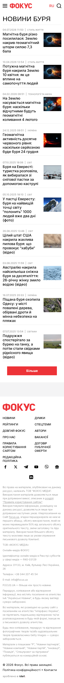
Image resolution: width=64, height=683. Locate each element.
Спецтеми (43, 424)
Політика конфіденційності (22, 670)
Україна (32, 130)
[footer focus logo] (19, 407)
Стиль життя (35, 30)
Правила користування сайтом (14, 447)
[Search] (59, 6)
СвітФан (32, 331)
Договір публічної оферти (42, 447)
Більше (32, 371)
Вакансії (41, 437)
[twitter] (15, 467)
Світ (29, 162)
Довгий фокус (14, 430)
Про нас (9, 437)
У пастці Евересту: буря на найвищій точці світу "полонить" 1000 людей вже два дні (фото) (19, 209)
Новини (9, 418)
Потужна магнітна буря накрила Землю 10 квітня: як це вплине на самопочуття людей (21, 74)
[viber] (46, 467)
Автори (40, 430)
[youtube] (36, 467)
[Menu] (5, 6)
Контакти (50, 670)
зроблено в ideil (14, 676)
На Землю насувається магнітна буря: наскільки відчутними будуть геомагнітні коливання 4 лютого (22, 109)
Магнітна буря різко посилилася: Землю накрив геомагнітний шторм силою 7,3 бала (21, 42)
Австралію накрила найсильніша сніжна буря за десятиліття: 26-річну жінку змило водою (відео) (22, 275)
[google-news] (57, 467)
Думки (40, 418)
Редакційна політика (12, 459)
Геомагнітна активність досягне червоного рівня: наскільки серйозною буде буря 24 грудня (21, 143)
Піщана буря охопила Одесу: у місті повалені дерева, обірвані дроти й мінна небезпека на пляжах (21, 310)
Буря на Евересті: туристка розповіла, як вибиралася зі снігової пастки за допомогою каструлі (20, 175)
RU (51, 6)
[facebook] (5, 467)
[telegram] (26, 467)
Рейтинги (10, 424)
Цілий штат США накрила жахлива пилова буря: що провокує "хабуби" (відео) (19, 243)
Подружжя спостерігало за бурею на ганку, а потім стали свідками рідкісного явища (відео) (21, 346)
